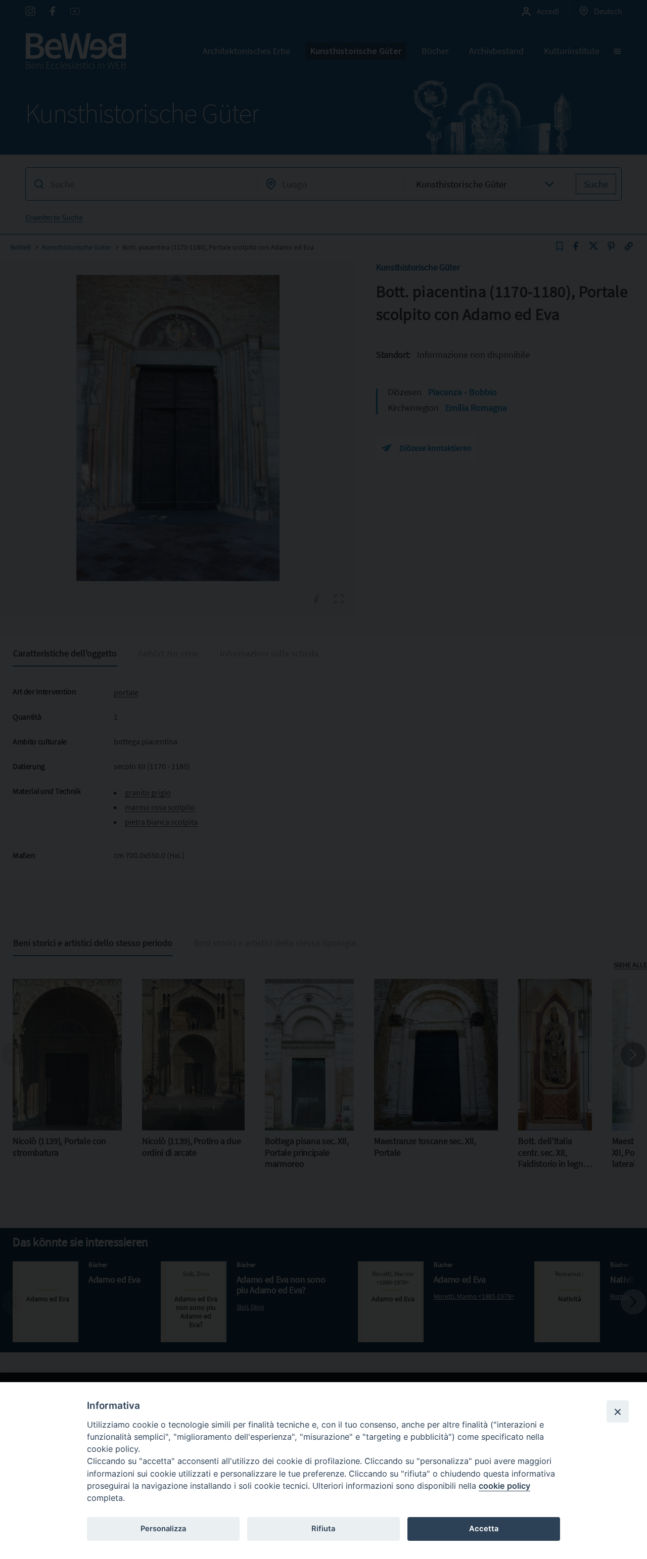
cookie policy (504, 1486)
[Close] (618, 1411)
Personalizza (163, 1528)
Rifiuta (323, 1528)
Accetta (483, 1528)
